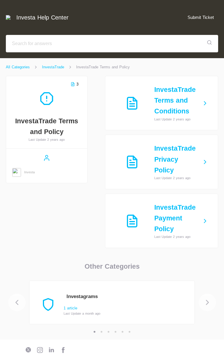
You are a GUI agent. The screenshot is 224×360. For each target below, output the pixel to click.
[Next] (207, 302)
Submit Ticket (201, 17)
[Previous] (17, 302)
